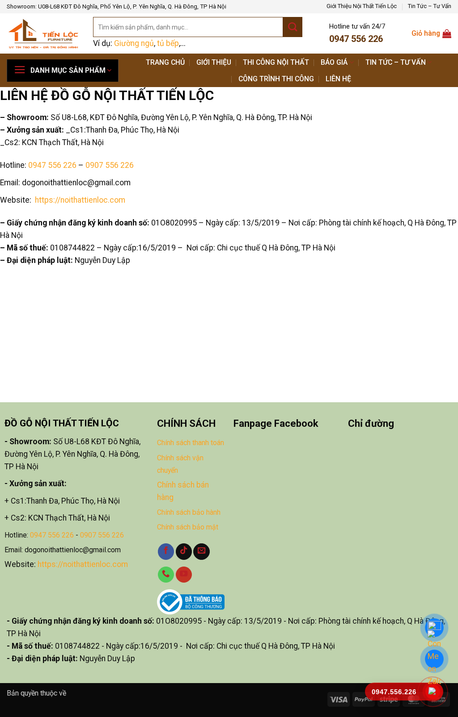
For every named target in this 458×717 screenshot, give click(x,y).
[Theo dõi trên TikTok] (184, 551)
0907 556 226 (109, 165)
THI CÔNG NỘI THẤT (276, 62)
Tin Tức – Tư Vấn (429, 6)
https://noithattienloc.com (83, 564)
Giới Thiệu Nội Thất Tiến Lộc (362, 6)
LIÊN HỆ (338, 79)
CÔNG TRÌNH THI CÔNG (276, 79)
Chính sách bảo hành (189, 512)
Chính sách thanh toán (190, 442)
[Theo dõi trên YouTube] (184, 575)
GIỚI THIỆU (213, 62)
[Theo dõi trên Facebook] (166, 551)
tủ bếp (168, 43)
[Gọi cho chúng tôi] (166, 575)
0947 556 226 (52, 165)
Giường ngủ (134, 43)
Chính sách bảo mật (187, 527)
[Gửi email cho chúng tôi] (201, 551)
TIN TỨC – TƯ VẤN (395, 62)
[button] (63, 70)
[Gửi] (292, 27)
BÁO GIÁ (334, 62)
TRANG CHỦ (165, 62)
